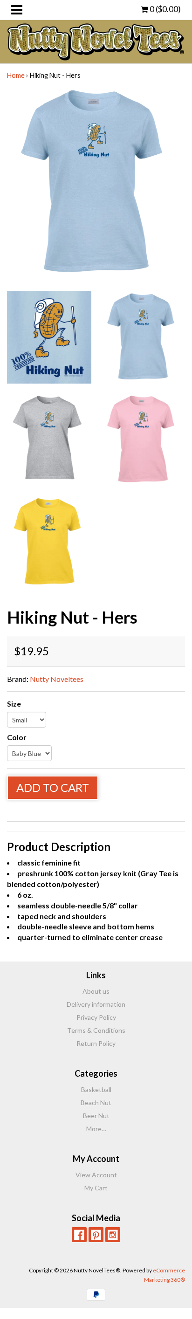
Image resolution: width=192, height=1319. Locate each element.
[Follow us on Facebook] (79, 1234)
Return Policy (96, 1043)
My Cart (96, 1188)
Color (17, 737)
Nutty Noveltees (56, 678)
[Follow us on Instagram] (112, 1234)
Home (16, 75)
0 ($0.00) (164, 9)
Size (14, 703)
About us (96, 991)
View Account (96, 1175)
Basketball (96, 1089)
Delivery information (96, 1004)
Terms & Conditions (96, 1030)
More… (96, 1129)
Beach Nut (96, 1102)
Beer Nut (96, 1116)
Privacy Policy (96, 1017)
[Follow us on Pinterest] (96, 1234)
